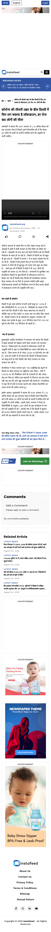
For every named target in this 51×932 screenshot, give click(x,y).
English (16, 3)
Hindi (5, 3)
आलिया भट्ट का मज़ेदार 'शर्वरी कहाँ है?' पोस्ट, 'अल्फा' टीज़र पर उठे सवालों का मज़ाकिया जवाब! (23, 86)
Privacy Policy (24, 882)
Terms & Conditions (25, 888)
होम (3, 101)
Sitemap (25, 893)
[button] (42, 72)
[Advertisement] (25, 42)
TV (8, 461)
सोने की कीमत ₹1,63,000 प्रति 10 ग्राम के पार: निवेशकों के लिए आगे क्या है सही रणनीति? (25, 573)
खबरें (9, 101)
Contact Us (24, 876)
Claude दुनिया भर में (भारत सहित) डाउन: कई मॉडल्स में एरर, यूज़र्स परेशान (25, 559)
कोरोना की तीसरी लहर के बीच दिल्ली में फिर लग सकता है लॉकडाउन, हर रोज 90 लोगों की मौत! (30, 100)
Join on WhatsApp (33, 461)
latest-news (11, 541)
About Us (24, 871)
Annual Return (25, 899)
